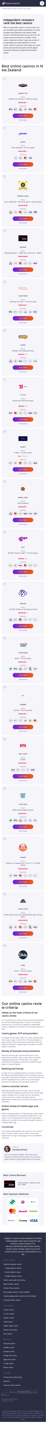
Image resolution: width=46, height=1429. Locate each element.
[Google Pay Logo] (20, 312)
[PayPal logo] (30, 361)
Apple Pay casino (9, 1359)
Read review (23, 120)
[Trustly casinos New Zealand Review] (35, 361)
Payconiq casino (9, 1343)
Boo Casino (7, 1334)
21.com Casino (8, 1314)
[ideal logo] (20, 158)
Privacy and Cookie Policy (12, 1377)
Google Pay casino (10, 1355)
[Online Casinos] (15, 312)
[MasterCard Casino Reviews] (35, 109)
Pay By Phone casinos (11, 1288)
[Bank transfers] (20, 109)
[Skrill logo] (35, 263)
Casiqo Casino (8, 1310)
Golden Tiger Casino (10, 1326)
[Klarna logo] (30, 109)
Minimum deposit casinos (12, 1264)
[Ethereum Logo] (20, 720)
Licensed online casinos (11, 1300)
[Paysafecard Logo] (30, 263)
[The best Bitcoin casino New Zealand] (15, 158)
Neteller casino (8, 1347)
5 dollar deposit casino (13, 1272)
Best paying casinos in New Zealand (16, 1292)
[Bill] (30, 669)
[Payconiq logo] (23, 770)
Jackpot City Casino (10, 1330)
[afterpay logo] (10, 669)
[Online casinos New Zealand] (30, 158)
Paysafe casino (8, 1351)
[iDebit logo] (25, 720)
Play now (23, 116)
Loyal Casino (8, 1322)
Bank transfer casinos (11, 1284)
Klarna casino (8, 1367)
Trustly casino (8, 1363)
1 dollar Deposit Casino (9, 9)
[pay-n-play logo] (25, 361)
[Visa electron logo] (35, 212)
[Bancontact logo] (15, 109)
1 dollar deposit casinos (13, 1268)
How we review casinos (11, 1385)
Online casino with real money (14, 1280)
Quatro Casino (8, 1318)
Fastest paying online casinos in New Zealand (19, 1296)
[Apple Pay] (10, 109)
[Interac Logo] (25, 109)
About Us (6, 1381)
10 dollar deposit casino (13, 1276)
